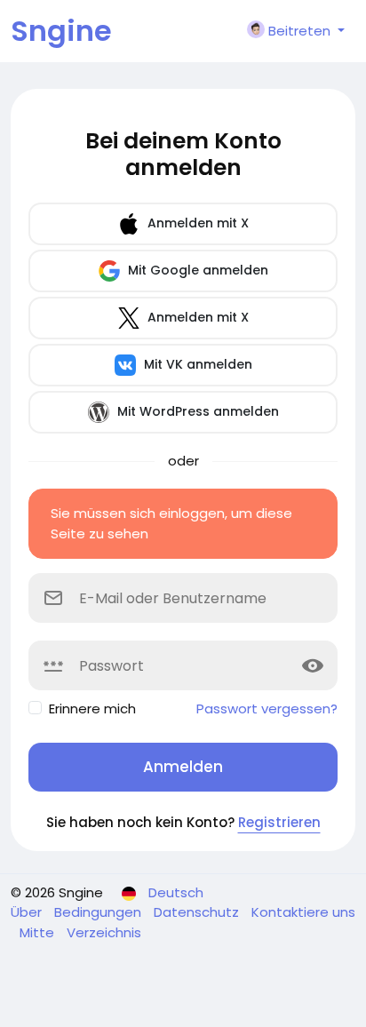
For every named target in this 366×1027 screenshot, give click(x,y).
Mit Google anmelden (196, 270)
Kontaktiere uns (303, 912)
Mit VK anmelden (196, 364)
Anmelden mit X (196, 223)
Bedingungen (99, 912)
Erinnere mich (92, 708)
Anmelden (183, 766)
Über (28, 912)
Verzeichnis (104, 932)
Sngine (61, 31)
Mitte (39, 932)
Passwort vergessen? (267, 708)
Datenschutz (198, 912)
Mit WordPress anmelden (196, 411)
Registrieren (279, 822)
